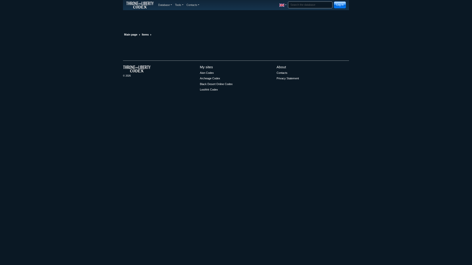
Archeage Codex (210, 78)
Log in (339, 4)
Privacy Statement (288, 78)
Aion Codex (207, 72)
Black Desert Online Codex (216, 84)
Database (164, 4)
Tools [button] (178, 4)
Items (145, 34)
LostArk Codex (209, 89)
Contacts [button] (191, 4)
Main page (130, 34)
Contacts (282, 72)
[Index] (140, 5)
